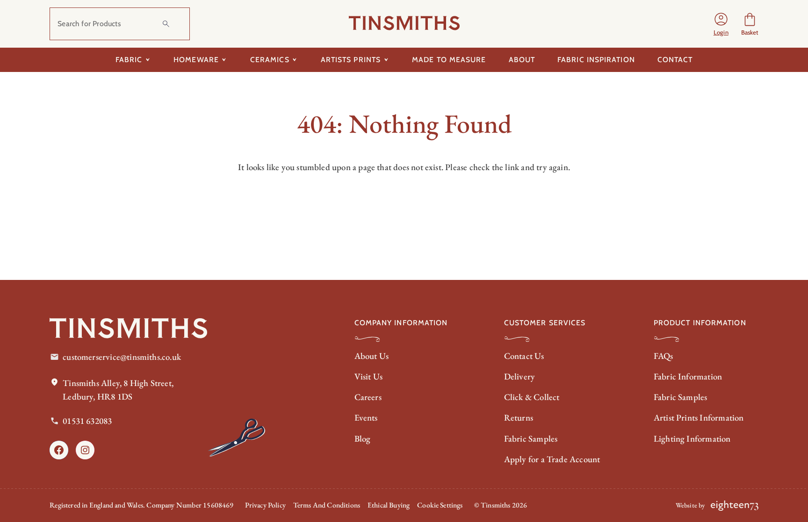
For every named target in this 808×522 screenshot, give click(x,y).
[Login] (721, 23)
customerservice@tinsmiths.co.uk (122, 357)
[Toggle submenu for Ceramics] (294, 60)
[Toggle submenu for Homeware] (224, 60)
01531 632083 (87, 421)
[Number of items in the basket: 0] (749, 24)
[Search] (166, 23)
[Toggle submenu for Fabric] (147, 60)
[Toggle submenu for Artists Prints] (386, 60)
